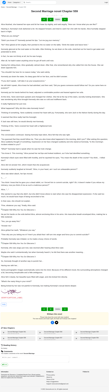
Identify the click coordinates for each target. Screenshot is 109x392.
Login (106, 2)
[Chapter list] (50, 19)
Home (9, 2)
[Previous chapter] (44, 19)
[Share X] (56, 322)
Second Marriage (11, 7)
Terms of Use (50, 379)
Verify (4, 304)
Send (5, 364)
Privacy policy (50, 375)
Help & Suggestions (52, 381)
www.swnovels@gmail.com (60, 384)
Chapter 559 (22, 7)
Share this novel (55, 314)
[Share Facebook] (52, 322)
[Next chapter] (65, 19)
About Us (49, 377)
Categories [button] (16, 2)
